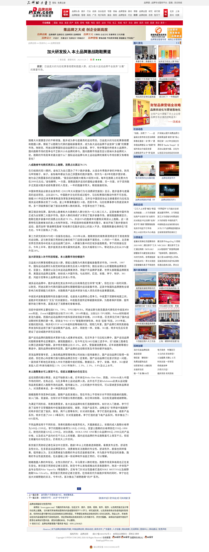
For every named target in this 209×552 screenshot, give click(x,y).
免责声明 (162, 529)
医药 (141, 23)
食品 (61, 23)
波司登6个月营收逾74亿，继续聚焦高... (58, 495)
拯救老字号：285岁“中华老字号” (55, 498)
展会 (109, 15)
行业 (89, 11)
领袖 (115, 11)
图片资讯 (138, 43)
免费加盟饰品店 (140, 362)
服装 (56, 23)
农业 (131, 23)
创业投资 (102, 11)
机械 (120, 23)
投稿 (171, 3)
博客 (135, 11)
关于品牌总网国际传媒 (61, 529)
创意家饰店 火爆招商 (143, 366)
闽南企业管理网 (175, 39)
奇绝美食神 (162, 366)
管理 (83, 15)
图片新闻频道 (140, 270)
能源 (152, 23)
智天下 (157, 15)
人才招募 (117, 529)
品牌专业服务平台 (159, 3)
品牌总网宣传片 (168, 178)
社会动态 (138, 129)
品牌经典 (143, 15)
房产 (71, 23)
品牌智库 (122, 15)
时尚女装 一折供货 (165, 362)
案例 (115, 15)
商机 (89, 15)
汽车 (109, 23)
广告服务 (107, 529)
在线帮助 (135, 529)
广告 (94, 15)
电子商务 (102, 15)
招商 (94, 11)
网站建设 (153, 529)
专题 (109, 11)
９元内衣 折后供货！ (166, 354)
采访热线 (178, 3)
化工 (114, 23)
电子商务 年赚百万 (166, 350)
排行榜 (157, 11)
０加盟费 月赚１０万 (166, 358)
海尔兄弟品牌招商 (141, 350)
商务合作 (98, 529)
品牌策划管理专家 (158, 39)
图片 (83, 11)
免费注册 (61, 3)
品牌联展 (76, 15)
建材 (136, 23)
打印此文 (114, 498)
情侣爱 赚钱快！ (141, 358)
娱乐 (98, 23)
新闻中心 (43, 43)
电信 (93, 23)
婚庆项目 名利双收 (165, 373)
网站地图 (126, 529)
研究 (151, 11)
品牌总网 (32, 43)
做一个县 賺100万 (141, 373)
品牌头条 (76, 11)
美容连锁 (138, 354)
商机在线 (138, 204)
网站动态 (89, 529)
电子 (125, 23)
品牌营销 (122, 11)
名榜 (151, 15)
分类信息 (138, 237)
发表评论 (104, 498)
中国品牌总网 (78, 529)
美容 (66, 23)
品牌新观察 (55, 43)
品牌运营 (143, 11)
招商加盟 (138, 346)
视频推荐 (138, 157)
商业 (158, 23)
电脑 (87, 23)
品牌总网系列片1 (168, 200)
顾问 (130, 11)
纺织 (147, 23)
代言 (130, 15)
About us (46, 529)
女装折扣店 (139, 369)
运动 (104, 23)
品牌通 (147, 3)
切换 (177, 15)
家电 (82, 23)
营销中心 (144, 529)
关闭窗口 (125, 498)
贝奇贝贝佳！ (163, 369)
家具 (77, 23)
